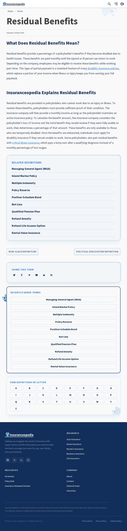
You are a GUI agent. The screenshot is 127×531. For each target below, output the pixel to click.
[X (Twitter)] (14, 460)
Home (10, 11)
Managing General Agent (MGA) (63, 299)
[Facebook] (8, 460)
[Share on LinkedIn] (51, 275)
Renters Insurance (75, 449)
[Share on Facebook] (21, 275)
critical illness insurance (25, 142)
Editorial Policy (116, 521)
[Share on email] (44, 275)
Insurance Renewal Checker (18, 486)
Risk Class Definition (22, 251)
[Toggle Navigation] (116, 4)
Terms (20, 11)
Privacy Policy (101, 521)
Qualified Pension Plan (63, 344)
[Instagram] (28, 460)
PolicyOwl (9, 481)
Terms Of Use (87, 521)
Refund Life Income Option (63, 359)
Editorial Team (73, 486)
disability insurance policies (103, 68)
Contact (70, 481)
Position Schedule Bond (63, 329)
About (69, 476)
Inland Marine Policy (63, 306)
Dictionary (9, 476)
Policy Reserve (63, 321)
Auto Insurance (73, 439)
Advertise (71, 490)
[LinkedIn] (21, 460)
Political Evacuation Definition (97, 251)
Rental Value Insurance (64, 366)
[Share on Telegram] (29, 275)
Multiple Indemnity (63, 314)
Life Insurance (73, 458)
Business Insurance (75, 453)
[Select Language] (122, 4)
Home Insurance (74, 444)
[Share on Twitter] (14, 275)
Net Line (63, 336)
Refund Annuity (63, 351)
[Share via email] (36, 275)
